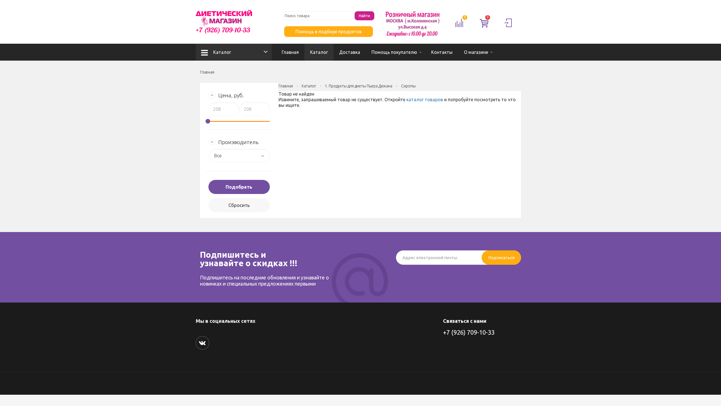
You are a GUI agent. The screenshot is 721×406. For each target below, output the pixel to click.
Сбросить (239, 205)
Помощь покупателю (394, 52)
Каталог (222, 52)
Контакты (442, 52)
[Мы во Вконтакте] (203, 343)
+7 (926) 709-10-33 (469, 332)
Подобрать (239, 186)
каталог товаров (424, 99)
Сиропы (408, 86)
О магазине (476, 52)
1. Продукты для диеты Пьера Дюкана (358, 86)
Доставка (349, 52)
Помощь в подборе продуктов (328, 31)
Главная (290, 52)
